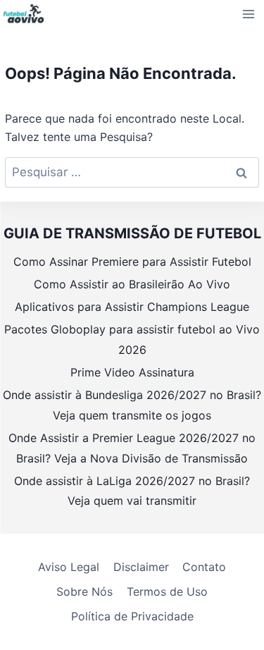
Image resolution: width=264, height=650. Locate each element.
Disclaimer (141, 567)
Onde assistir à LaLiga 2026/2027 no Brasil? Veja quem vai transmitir (132, 491)
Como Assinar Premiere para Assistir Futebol (132, 262)
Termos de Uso (167, 591)
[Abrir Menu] (249, 14)
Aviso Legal (68, 567)
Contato (204, 567)
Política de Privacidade (132, 616)
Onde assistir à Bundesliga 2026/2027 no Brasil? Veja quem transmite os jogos (132, 405)
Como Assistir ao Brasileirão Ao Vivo (132, 284)
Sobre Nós (84, 591)
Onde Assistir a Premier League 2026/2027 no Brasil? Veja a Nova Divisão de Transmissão (132, 448)
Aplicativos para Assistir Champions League (132, 307)
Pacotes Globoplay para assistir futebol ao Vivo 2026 (132, 339)
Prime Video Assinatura (132, 372)
